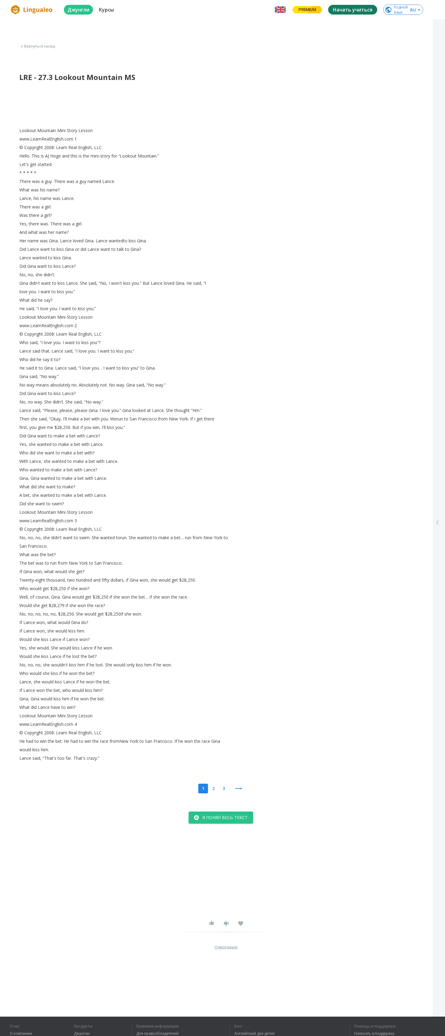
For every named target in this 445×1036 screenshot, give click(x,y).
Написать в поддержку (374, 1033)
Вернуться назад (39, 46)
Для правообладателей (157, 1033)
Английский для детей (254, 1033)
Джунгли (82, 1033)
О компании (21, 1033)
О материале (226, 947)
